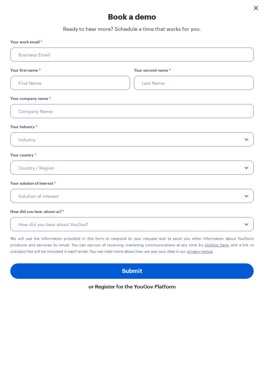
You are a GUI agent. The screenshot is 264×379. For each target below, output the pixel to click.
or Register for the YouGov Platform (132, 286)
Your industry (23, 126)
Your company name (30, 98)
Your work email (26, 42)
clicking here (216, 244)
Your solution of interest (33, 183)
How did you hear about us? (37, 211)
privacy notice (199, 251)
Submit (132, 271)
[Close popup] (256, 8)
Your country (23, 155)
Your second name (152, 70)
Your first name (25, 70)
